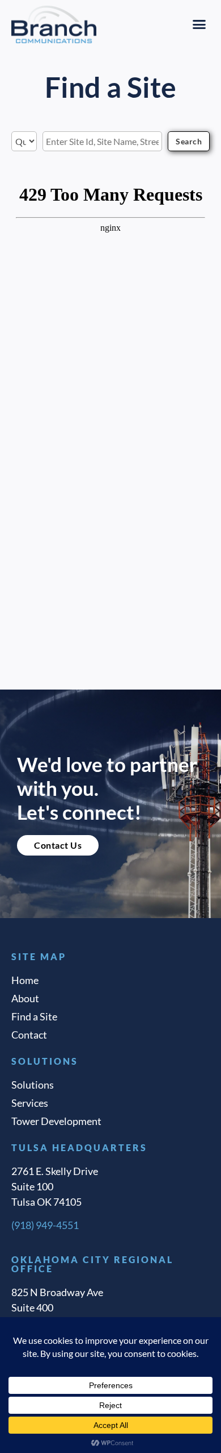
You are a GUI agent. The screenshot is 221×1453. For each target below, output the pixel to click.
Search (189, 141)
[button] (199, 24)
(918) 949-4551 (45, 1225)
